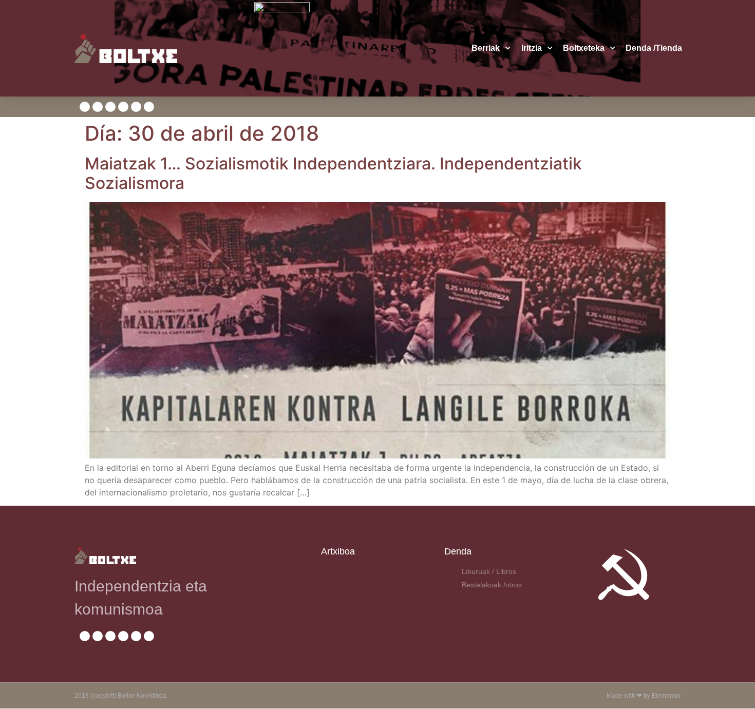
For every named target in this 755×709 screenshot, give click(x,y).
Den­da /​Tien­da (654, 48)
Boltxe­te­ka (584, 48)
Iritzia (531, 48)
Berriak (485, 48)
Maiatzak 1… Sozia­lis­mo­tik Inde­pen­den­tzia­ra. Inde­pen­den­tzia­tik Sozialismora (333, 173)
